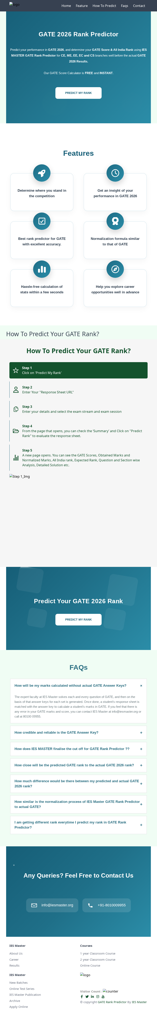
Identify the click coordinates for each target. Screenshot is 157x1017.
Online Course (90, 965)
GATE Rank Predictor (112, 1002)
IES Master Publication (25, 995)
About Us (15, 953)
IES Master (139, 1002)
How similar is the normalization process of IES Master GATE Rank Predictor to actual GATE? (78, 804)
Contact (139, 5)
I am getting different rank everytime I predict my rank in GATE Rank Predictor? (78, 825)
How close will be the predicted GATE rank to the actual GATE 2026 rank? (78, 765)
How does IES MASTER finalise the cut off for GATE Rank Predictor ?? (78, 749)
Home (66, 5)
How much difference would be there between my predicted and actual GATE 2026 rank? (78, 783)
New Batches (18, 982)
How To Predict (104, 5)
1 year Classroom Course (97, 953)
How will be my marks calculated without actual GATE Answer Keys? (79, 685)
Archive (14, 1001)
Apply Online (18, 1007)
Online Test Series (21, 989)
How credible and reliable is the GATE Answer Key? (78, 732)
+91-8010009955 (112, 905)
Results (14, 965)
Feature (82, 5)
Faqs (124, 5)
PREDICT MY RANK (78, 93)
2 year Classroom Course (97, 959)
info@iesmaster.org (57, 905)
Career (14, 959)
